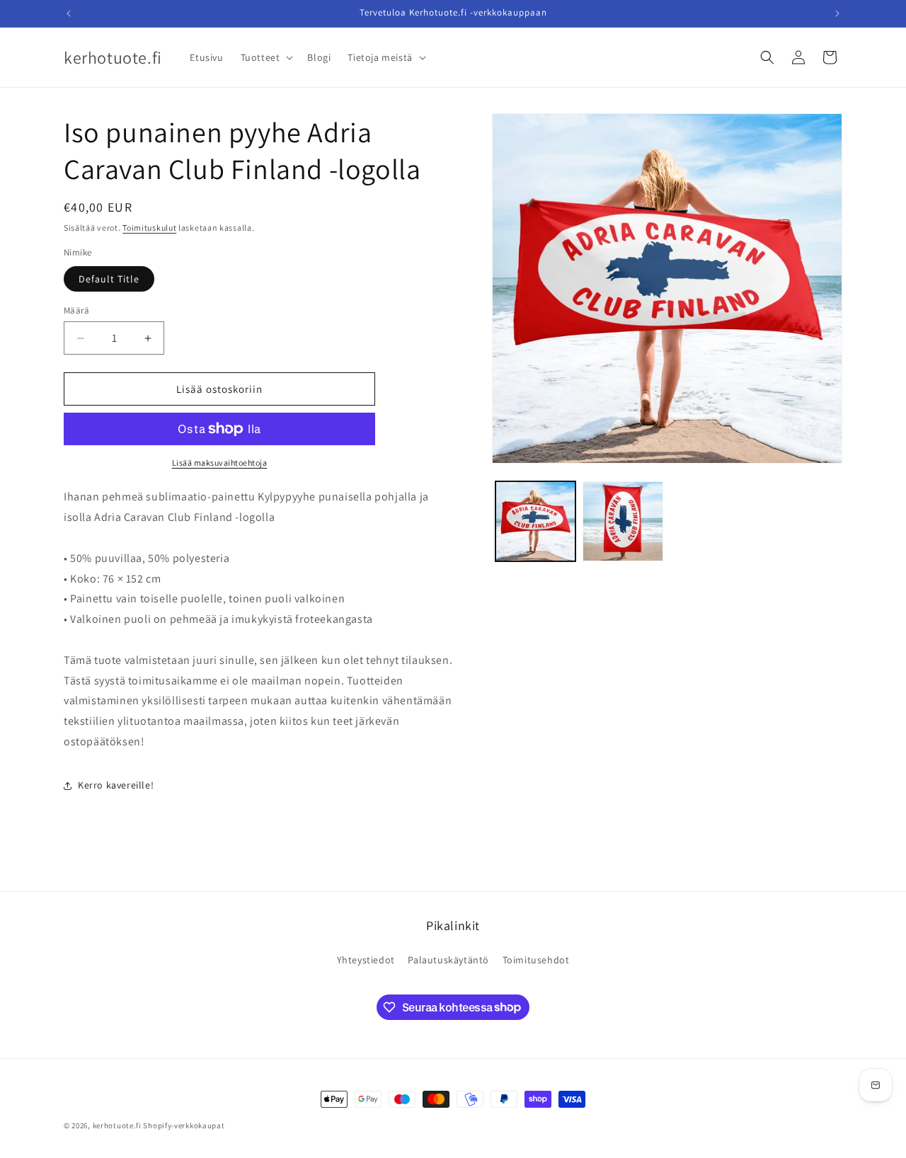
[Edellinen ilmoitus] (68, 13)
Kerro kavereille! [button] (116, 785)
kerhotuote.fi (117, 1125)
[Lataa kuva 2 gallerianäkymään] (623, 521)
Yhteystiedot (366, 959)
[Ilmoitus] (837, 13)
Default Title (109, 279)
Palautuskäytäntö (448, 959)
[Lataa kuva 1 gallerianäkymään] (535, 521)
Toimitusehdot (536, 959)
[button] (265, 57)
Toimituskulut (149, 227)
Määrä (76, 310)
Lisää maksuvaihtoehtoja (220, 462)
